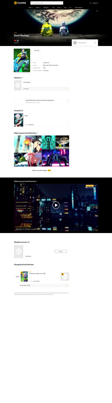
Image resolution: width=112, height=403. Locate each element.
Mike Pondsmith (53, 65)
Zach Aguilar (26, 82)
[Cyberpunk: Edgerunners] (24, 276)
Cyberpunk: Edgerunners (36, 273)
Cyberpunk (46, 62)
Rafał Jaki (45, 65)
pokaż (60, 251)
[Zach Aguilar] (65, 276)
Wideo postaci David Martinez (25, 181)
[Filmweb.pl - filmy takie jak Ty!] (20, 2)
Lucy (26, 115)
